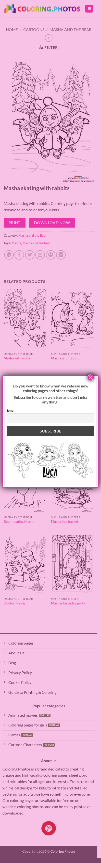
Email (11, 410)
